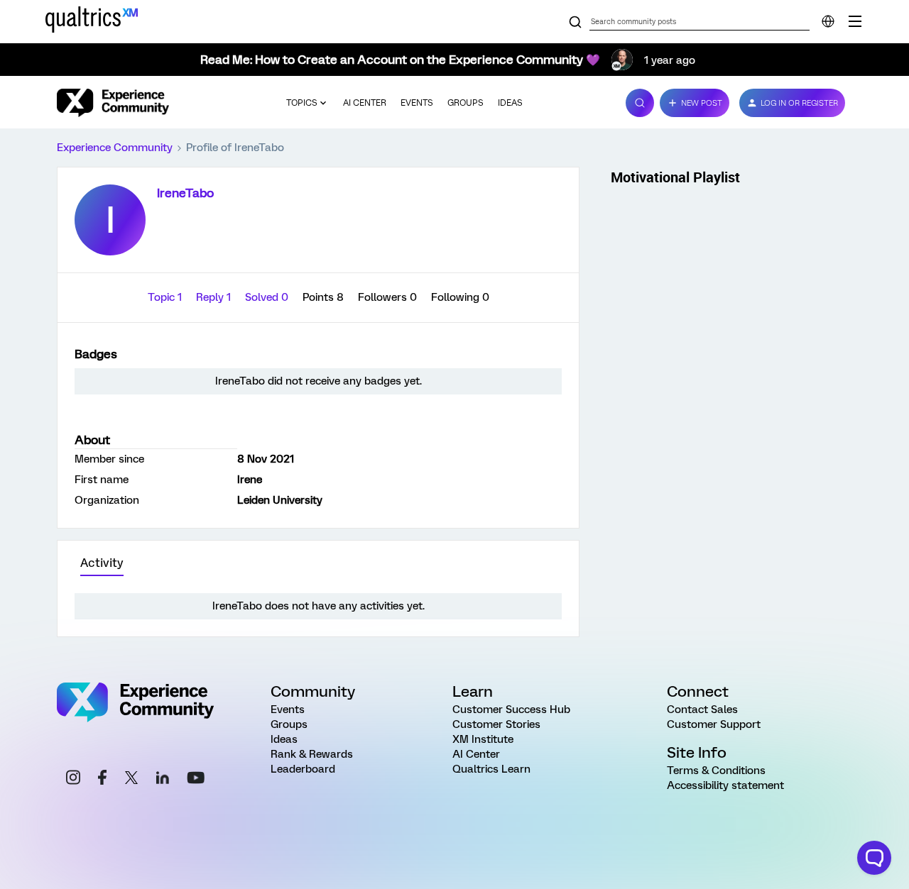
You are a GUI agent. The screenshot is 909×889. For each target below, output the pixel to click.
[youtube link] (196, 779)
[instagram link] (73, 779)
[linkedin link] (162, 779)
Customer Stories (496, 724)
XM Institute (482, 739)
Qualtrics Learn (491, 769)
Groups (465, 103)
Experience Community (115, 147)
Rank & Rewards (312, 754)
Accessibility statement (725, 785)
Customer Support (714, 724)
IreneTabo (185, 193)
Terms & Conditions (716, 770)
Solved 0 (268, 297)
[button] (694, 103)
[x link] (131, 779)
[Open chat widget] (874, 858)
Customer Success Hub (511, 709)
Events (417, 103)
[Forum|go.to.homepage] (113, 103)
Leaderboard (303, 769)
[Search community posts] (575, 23)
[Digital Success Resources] (855, 21)
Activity (102, 563)
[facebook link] (102, 779)
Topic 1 (166, 297)
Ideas (510, 103)
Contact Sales (702, 709)
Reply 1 (215, 297)
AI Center (364, 103)
